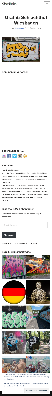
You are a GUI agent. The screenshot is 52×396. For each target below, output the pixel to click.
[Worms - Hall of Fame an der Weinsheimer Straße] (14, 318)
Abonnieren (9, 235)
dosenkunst (19, 28)
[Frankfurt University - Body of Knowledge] (38, 292)
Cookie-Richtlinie (20, 386)
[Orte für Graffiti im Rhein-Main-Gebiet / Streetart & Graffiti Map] (14, 267)
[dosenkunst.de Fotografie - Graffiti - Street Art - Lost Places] (9, 3)
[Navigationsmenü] (47, 4)
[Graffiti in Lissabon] (38, 267)
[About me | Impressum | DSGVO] (14, 292)
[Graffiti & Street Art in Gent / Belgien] (14, 368)
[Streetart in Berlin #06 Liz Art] (14, 343)
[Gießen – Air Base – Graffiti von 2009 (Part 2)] (38, 318)
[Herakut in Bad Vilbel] (38, 368)
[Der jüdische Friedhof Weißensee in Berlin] (38, 343)
